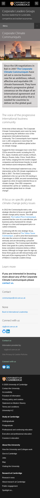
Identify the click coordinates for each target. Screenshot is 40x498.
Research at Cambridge (12, 473)
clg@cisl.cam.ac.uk (9, 327)
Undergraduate (8, 421)
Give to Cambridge (9, 454)
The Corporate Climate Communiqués (18, 70)
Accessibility (7, 392)
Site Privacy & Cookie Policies (14, 354)
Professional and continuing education (17, 430)
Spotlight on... (7, 490)
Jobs (4, 458)
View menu (3, 3)
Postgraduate (7, 425)
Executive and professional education (17, 434)
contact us (7, 282)
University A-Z (7, 410)
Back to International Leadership (15, 312)
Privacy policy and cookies (12, 399)
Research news (8, 478)
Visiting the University (10, 466)
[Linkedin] (8, 331)
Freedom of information (11, 396)
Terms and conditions (10, 407)
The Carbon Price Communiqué (23, 217)
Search (36, 3)
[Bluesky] (4, 331)
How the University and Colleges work (17, 449)
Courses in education (10, 438)
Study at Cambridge (10, 416)
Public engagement (10, 486)
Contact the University (11, 388)
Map (4, 462)
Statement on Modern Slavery (14, 403)
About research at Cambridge (13, 482)
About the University (11, 445)
